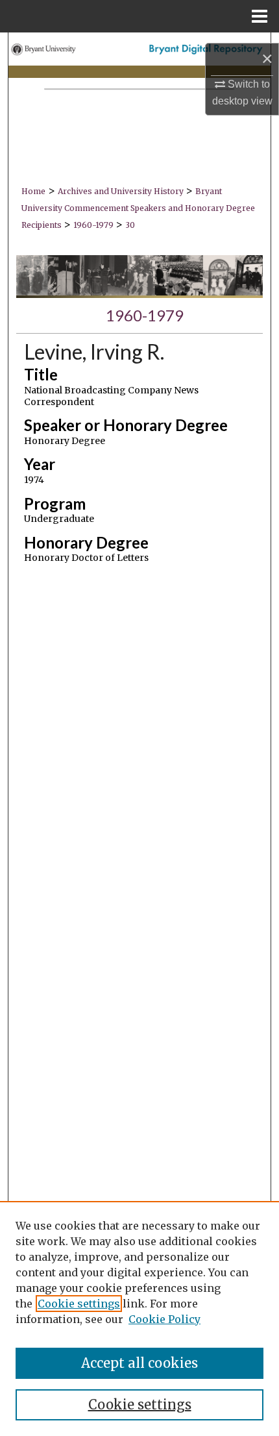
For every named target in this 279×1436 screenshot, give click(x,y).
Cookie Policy (164, 1319)
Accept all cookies (139, 1363)
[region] (139, 1318)
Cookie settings (79, 1303)
